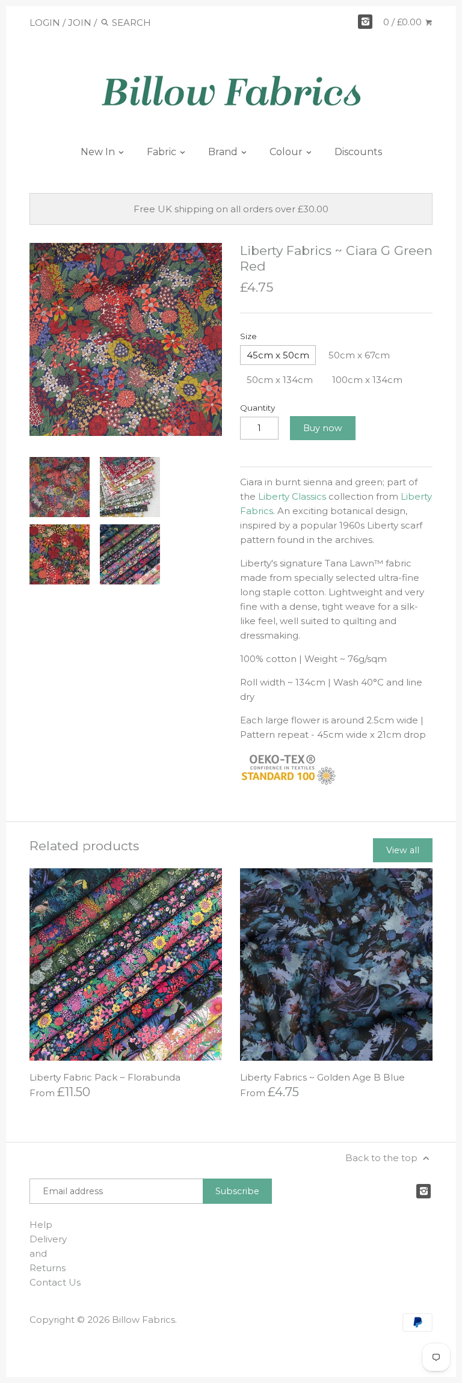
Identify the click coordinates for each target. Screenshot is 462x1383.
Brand (224, 152)
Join (79, 22)
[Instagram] (365, 21)
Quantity (257, 407)
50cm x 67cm (359, 355)
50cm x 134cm (280, 379)
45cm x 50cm (278, 355)
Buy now (322, 428)
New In (99, 152)
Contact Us (55, 1282)
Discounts (358, 152)
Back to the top (382, 1158)
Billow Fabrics (143, 1319)
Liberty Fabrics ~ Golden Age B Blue (322, 1077)
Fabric (163, 152)
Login (44, 22)
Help (40, 1224)
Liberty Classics (292, 496)
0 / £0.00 (403, 22)
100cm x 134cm (367, 379)
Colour (287, 152)
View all (402, 850)
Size (248, 336)
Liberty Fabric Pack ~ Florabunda (104, 1077)
